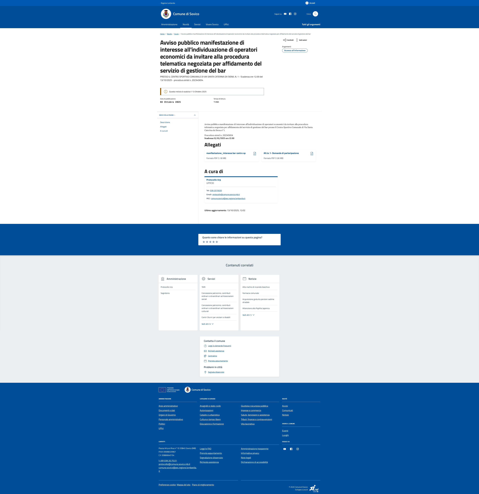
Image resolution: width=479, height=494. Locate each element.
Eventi (285, 430)
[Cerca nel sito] (315, 14)
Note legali (246, 457)
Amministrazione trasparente (254, 448)
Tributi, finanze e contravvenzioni (256, 419)
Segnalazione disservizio (211, 457)
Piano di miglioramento (203, 484)
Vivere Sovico (212, 24)
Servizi (197, 24)
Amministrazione (169, 24)
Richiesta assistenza (209, 462)
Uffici (226, 24)
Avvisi (285, 406)
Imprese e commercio (251, 410)
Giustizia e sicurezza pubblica (254, 406)
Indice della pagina (166, 115)
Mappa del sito (183, 484)
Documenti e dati (167, 410)
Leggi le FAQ (205, 448)
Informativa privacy (250, 453)
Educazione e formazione (212, 424)
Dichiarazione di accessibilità (254, 462)
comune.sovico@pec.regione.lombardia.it (228, 198)
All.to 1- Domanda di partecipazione (281, 153)
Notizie (285, 415)
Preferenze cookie (167, 484)
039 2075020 (216, 190)
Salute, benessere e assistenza (255, 415)
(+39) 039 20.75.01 (168, 460)
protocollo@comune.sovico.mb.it (226, 194)
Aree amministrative (168, 406)
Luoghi (285, 435)
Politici (162, 424)
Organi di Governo (167, 415)
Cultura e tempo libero (210, 419)
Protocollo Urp (213, 179)
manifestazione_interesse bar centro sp (226, 153)
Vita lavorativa (247, 424)
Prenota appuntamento (211, 453)
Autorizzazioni (206, 410)
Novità (186, 24)
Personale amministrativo (171, 419)
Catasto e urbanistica (210, 415)
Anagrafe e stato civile (210, 406)
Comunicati (287, 410)
